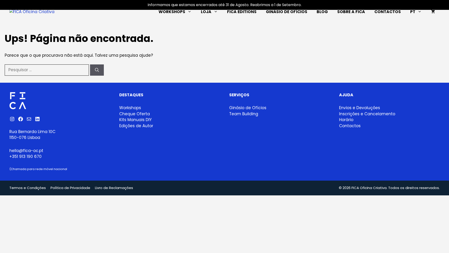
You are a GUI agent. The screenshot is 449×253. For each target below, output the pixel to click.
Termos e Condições (27, 187)
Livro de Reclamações (114, 187)
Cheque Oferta (134, 114)
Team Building (243, 114)
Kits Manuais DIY (135, 120)
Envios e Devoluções (359, 108)
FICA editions (242, 12)
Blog (322, 12)
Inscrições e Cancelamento (367, 114)
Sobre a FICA (351, 12)
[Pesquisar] (97, 70)
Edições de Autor (136, 126)
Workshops (172, 12)
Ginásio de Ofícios (286, 12)
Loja (206, 12)
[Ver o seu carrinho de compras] (433, 12)
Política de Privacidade (70, 187)
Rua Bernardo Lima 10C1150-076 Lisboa (32, 135)
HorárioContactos (350, 123)
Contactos (387, 12)
